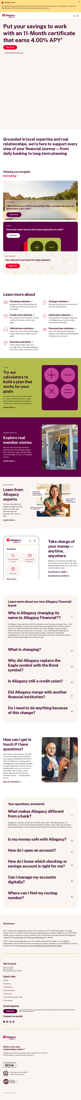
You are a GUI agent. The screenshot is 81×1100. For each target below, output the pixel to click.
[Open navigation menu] (77, 16)
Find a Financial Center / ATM (12, 997)
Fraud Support (7, 987)
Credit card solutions (21, 315)
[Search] (74, 16)
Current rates (7, 994)
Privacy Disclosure (9, 990)
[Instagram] (4, 1022)
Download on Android (58, 576)
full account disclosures (36, 937)
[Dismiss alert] (79, 2)
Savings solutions (58, 301)
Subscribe (10, 1011)
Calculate (13, 235)
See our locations (11, 782)
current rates (18, 937)
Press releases (8, 1000)
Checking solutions (20, 301)
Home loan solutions (60, 315)
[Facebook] (13, 1022)
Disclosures (7, 983)
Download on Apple (57, 572)
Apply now (13, 266)
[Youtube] (10, 1022)
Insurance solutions (20, 341)
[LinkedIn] (7, 1022)
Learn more (13, 214)
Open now (10, 47)
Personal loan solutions (61, 328)
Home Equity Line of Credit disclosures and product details (40, 946)
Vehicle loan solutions (21, 328)
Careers (5, 980)
